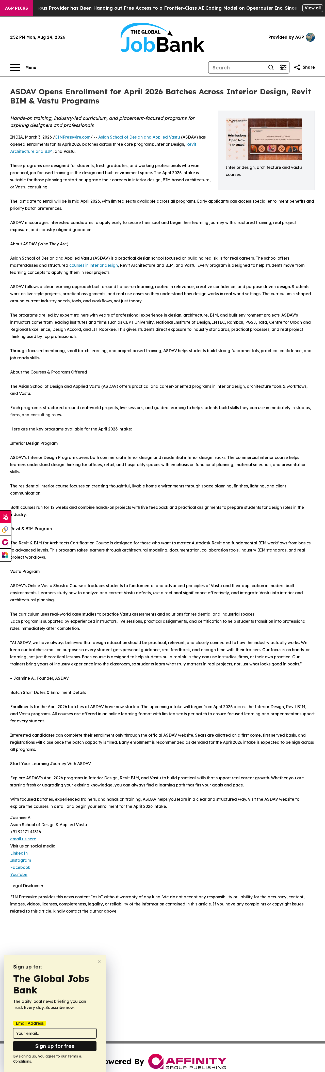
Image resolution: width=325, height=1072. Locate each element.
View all (313, 7)
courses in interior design (93, 265)
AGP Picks (16, 8)
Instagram (20, 860)
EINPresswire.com (72, 137)
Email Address (30, 1023)
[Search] (271, 67)
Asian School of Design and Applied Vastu (139, 137)
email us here (23, 838)
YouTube (18, 874)
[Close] (99, 961)
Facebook (20, 867)
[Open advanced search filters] (283, 67)
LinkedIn (19, 853)
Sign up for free (54, 1046)
